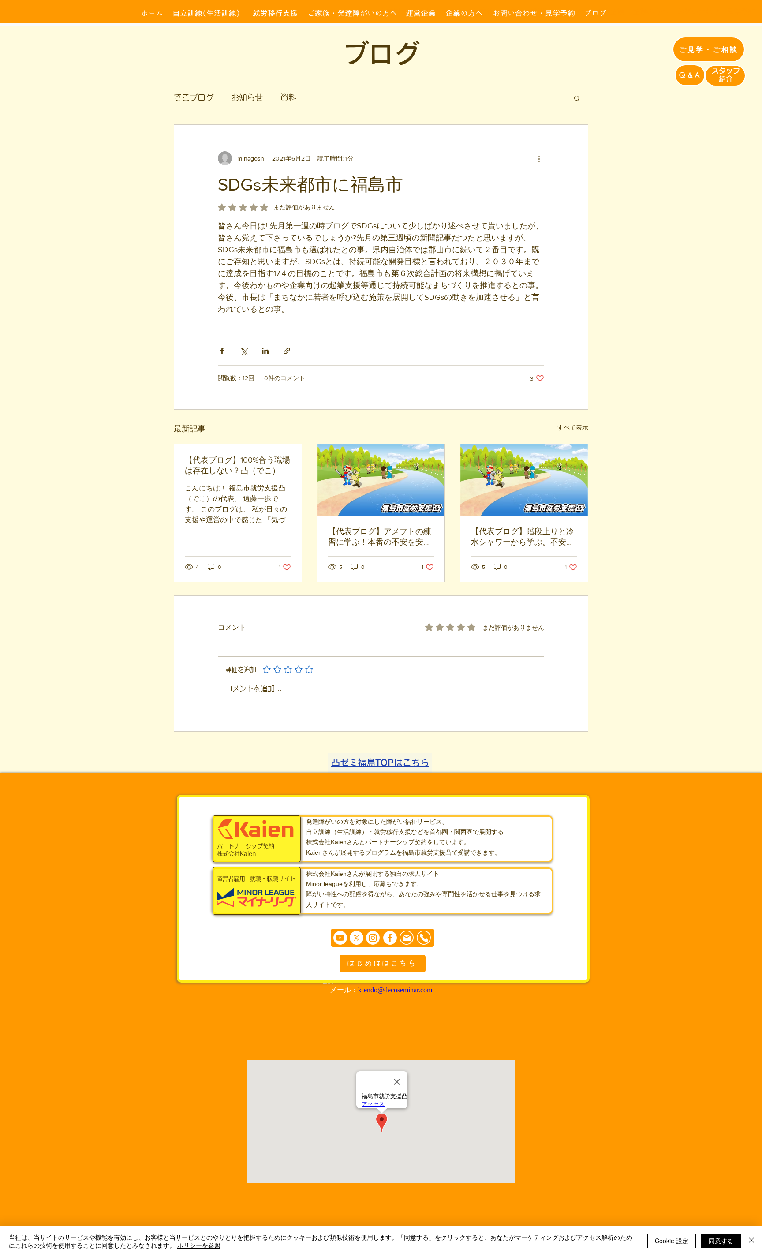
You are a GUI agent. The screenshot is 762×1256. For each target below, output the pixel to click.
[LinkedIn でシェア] (265, 351)
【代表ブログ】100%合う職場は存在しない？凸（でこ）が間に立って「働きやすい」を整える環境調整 (237, 466)
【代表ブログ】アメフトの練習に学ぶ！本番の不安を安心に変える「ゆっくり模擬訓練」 (379, 537)
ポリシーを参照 (198, 1245)
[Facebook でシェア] (222, 351)
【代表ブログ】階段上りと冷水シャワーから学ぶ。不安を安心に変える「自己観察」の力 (522, 537)
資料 (288, 97)
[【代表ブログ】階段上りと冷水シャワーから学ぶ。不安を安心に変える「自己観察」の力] (524, 480)
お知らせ (247, 97)
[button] (577, 97)
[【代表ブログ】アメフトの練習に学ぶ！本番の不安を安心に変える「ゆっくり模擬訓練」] (381, 480)
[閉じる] (751, 1241)
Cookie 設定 (671, 1240)
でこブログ (193, 97)
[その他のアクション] (539, 158)
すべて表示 (572, 427)
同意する (721, 1240)
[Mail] (407, 938)
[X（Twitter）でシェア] (243, 351)
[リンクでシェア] (287, 351)
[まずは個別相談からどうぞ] (382, 938)
